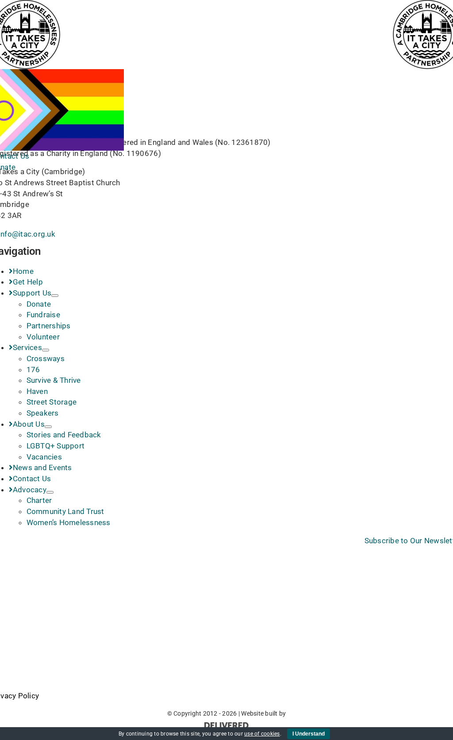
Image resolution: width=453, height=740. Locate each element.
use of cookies (262, 734)
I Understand (308, 734)
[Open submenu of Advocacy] (50, 492)
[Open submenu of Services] (45, 350)
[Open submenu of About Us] (48, 426)
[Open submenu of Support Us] (54, 295)
